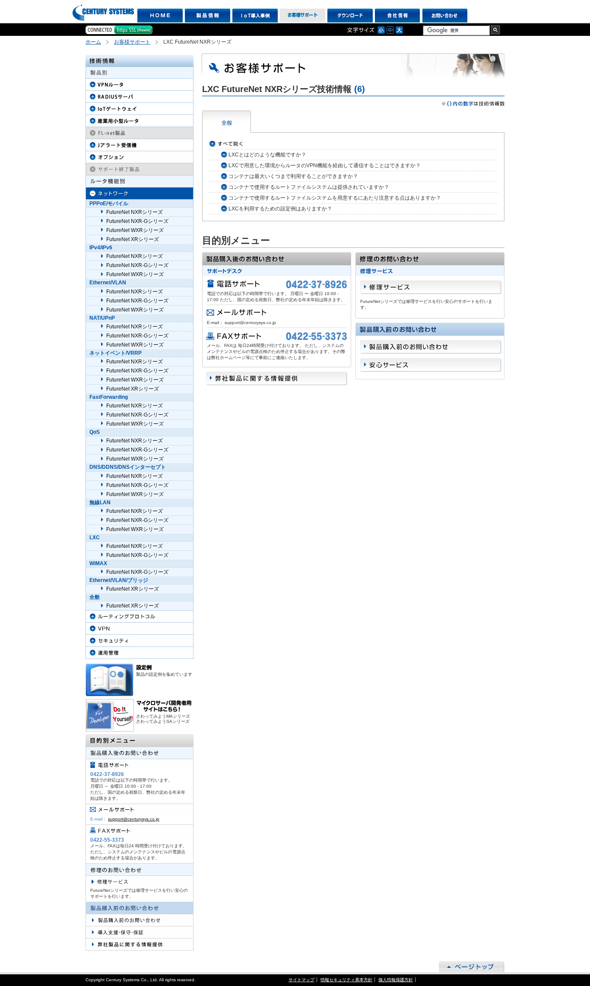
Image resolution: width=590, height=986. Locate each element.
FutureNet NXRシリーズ (134, 212)
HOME (160, 15)
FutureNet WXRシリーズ (135, 230)
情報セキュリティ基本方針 (346, 979)
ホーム (93, 42)
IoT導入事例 (255, 15)
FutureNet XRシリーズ (132, 239)
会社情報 (397, 15)
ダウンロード (350, 15)
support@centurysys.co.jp (133, 819)
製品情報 (207, 15)
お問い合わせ (445, 15)
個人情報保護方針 (395, 979)
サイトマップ (301, 979)
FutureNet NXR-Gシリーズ (137, 221)
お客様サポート (302, 15)
